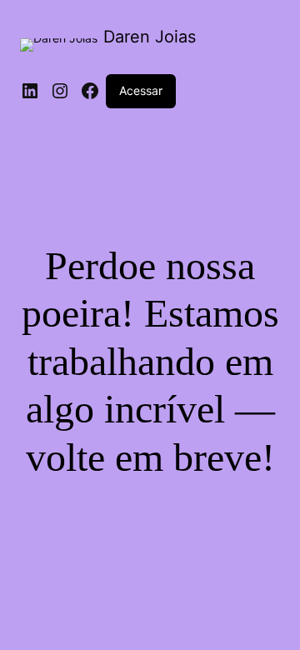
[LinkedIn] (30, 91)
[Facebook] (90, 91)
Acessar (140, 90)
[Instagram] (60, 91)
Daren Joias (149, 37)
